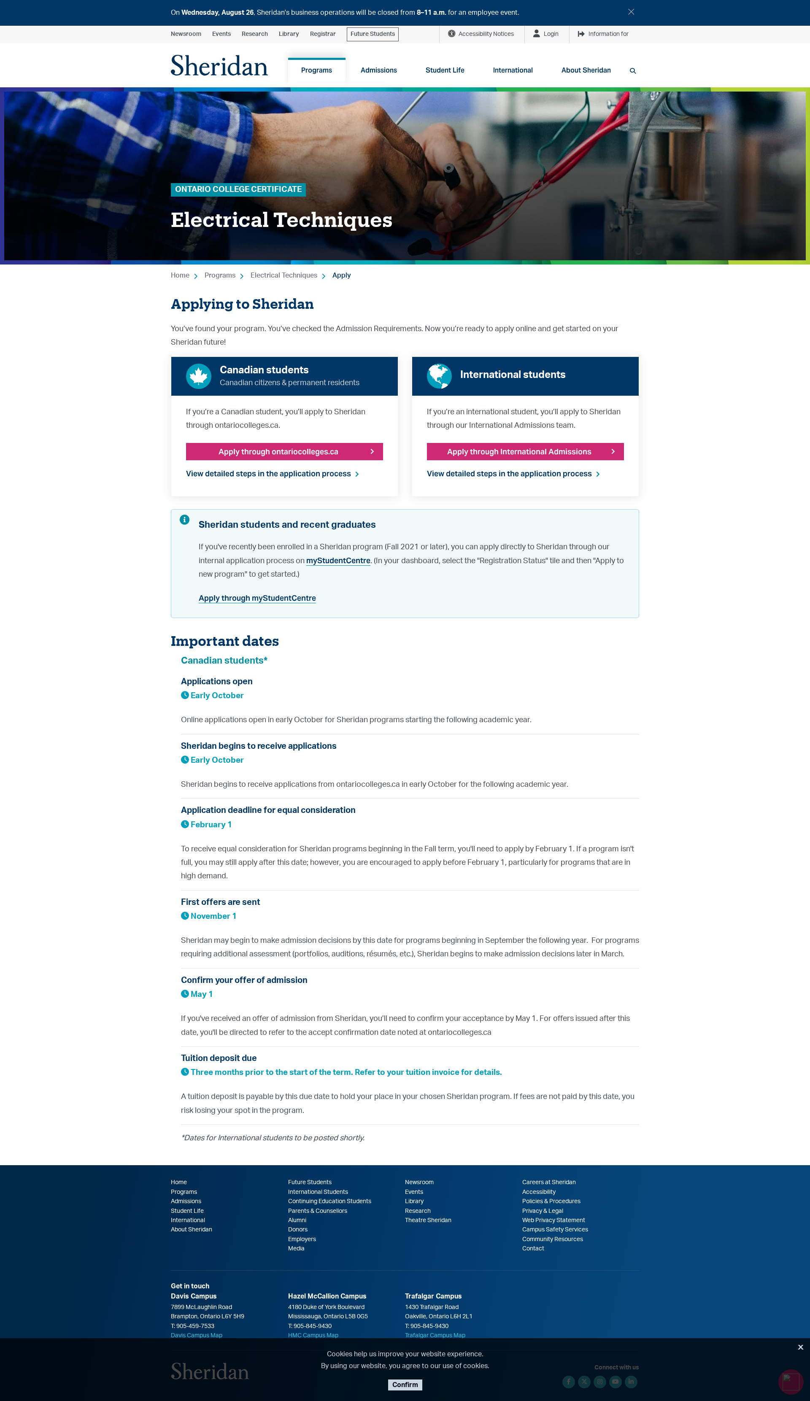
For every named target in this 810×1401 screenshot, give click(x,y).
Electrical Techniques (284, 275)
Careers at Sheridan (549, 1182)
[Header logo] (219, 65)
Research (255, 34)
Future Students (373, 34)
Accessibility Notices (486, 34)
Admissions (186, 1201)
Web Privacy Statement (553, 1220)
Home (180, 275)
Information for (609, 34)
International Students (318, 1192)
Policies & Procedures (551, 1201)
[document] (405, 13)
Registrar (323, 34)
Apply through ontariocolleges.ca (278, 451)
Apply (341, 275)
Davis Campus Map (196, 1336)
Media (296, 1249)
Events (221, 34)
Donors (298, 1230)
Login (551, 34)
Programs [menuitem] (316, 70)
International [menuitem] (513, 70)
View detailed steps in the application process (268, 473)
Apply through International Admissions (519, 451)
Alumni (297, 1220)
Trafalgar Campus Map (435, 1336)
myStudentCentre (338, 560)
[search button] (632, 71)
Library (289, 34)
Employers (302, 1239)
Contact (533, 1249)
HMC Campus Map (313, 1336)
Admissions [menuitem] (379, 70)
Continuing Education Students (329, 1201)
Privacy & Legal (542, 1211)
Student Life (187, 1211)
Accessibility (539, 1192)
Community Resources (552, 1239)
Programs (220, 275)
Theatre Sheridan (428, 1220)
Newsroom (186, 34)
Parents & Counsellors (317, 1211)
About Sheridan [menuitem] (586, 70)
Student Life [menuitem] (445, 70)
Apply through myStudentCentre (257, 598)
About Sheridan (191, 1230)
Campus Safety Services (555, 1230)
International (188, 1220)
